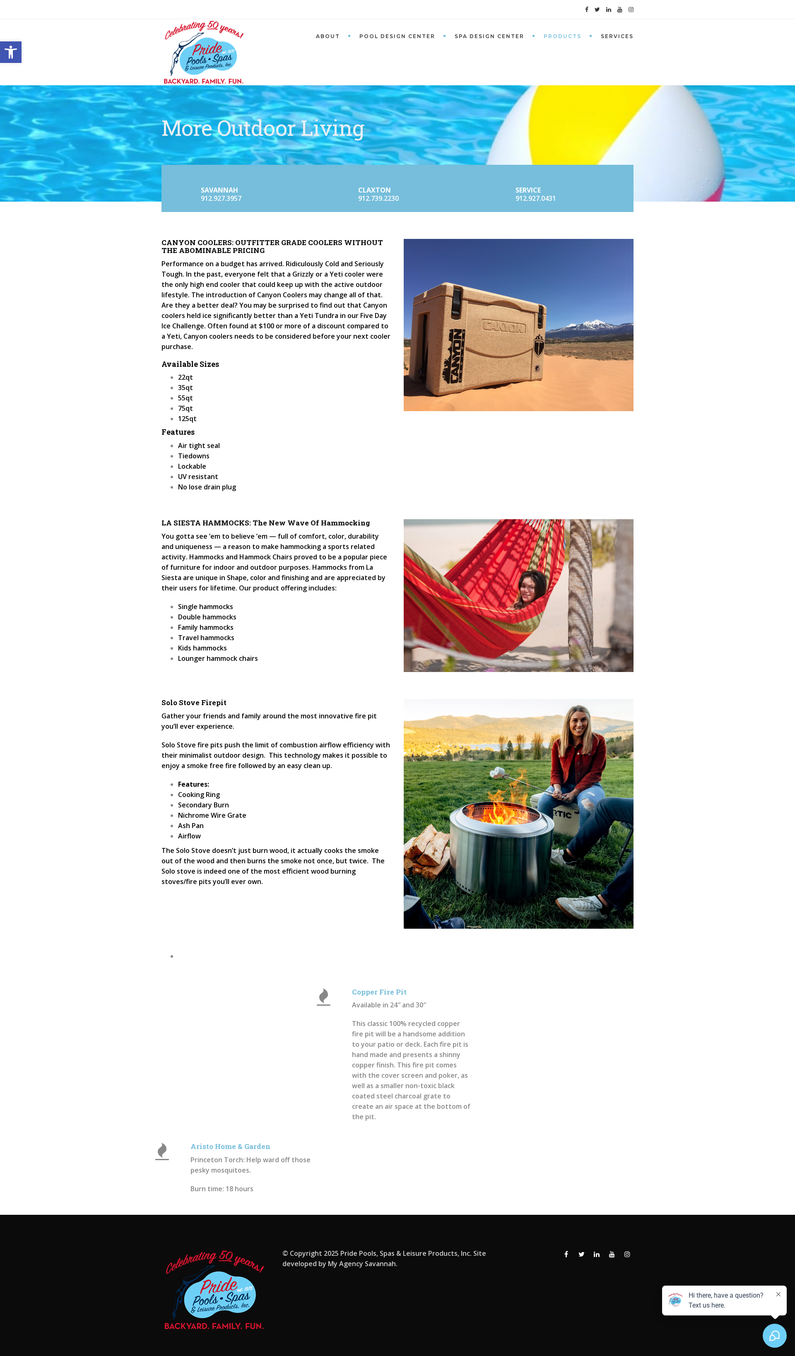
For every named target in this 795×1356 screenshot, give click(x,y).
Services (617, 36)
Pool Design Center (397, 36)
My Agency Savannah (362, 1263)
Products (562, 36)
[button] (11, 52)
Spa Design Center (489, 36)
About (328, 36)
